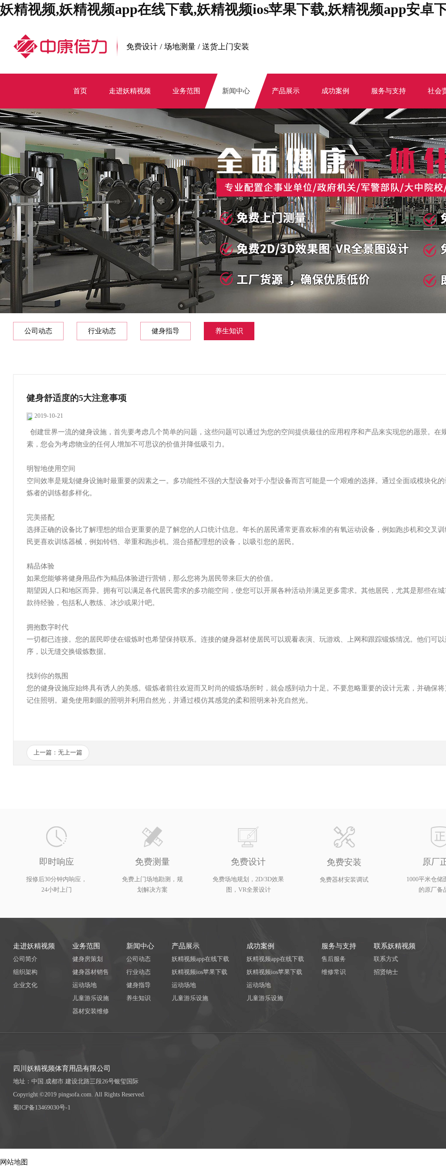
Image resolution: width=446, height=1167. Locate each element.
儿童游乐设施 (90, 998)
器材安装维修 (90, 1011)
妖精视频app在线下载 (200, 959)
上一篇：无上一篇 (58, 752)
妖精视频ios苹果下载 (199, 972)
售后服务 (333, 959)
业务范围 (86, 946)
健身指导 (165, 331)
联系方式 (386, 959)
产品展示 (185, 946)
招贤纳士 (386, 972)
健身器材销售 (90, 972)
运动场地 (84, 985)
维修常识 (333, 972)
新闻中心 (140, 946)
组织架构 (25, 972)
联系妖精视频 (395, 946)
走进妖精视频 (34, 946)
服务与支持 (338, 946)
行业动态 (102, 331)
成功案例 (260, 946)
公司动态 (38, 331)
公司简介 (25, 959)
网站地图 (14, 1162)
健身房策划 (87, 959)
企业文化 (25, 985)
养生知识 (229, 331)
